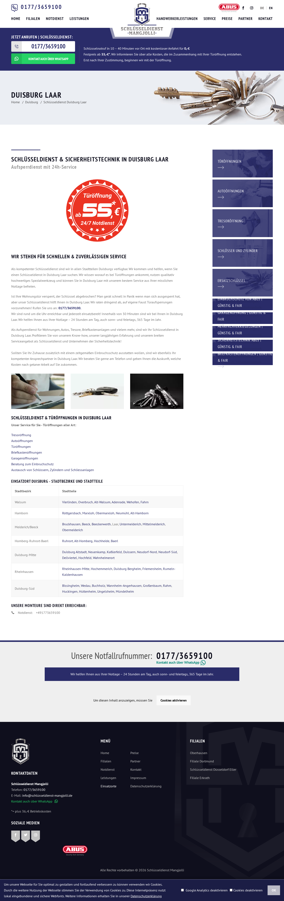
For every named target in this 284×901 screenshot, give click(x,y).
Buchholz (98, 585)
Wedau (85, 585)
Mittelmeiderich (154, 524)
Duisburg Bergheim (127, 569)
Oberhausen (198, 753)
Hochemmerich (101, 569)
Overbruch (85, 502)
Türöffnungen (21, 446)
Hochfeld (84, 558)
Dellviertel (69, 558)
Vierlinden (69, 502)
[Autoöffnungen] (242, 193)
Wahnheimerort (104, 558)
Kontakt (135, 769)
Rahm (167, 585)
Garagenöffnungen (24, 458)
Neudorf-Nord (147, 552)
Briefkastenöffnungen (26, 452)
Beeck (86, 524)
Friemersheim (152, 569)
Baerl (114, 541)
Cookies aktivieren (174, 700)
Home (105, 753)
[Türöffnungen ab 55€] (142, 19)
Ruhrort (67, 541)
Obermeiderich (72, 530)
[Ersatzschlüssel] (242, 282)
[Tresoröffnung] (242, 223)
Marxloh (88, 513)
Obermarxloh (105, 513)
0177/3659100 (41, 7)
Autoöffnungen (22, 441)
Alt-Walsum (102, 502)
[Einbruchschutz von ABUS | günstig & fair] (242, 304)
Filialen (106, 761)
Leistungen (108, 778)
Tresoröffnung (21, 435)
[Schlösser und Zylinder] (242, 252)
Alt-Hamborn (139, 513)
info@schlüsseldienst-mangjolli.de (47, 795)
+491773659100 (48, 613)
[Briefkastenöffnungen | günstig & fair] (242, 359)
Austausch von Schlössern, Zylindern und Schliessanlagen (52, 470)
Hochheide (101, 541)
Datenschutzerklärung (146, 786)
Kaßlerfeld (114, 552)
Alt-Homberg (83, 541)
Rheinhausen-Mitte (75, 569)
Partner (135, 761)
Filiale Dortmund (202, 761)
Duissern (129, 552)
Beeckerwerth (101, 524)
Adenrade (118, 502)
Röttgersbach (71, 513)
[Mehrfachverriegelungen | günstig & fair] (242, 331)
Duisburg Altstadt (74, 552)
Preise (134, 753)
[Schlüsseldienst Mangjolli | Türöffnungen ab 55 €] (37, 391)
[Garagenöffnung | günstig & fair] (242, 318)
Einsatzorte (108, 786)
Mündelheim (125, 591)
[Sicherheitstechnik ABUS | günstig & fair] (242, 345)
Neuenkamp (96, 552)
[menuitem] (262, 8)
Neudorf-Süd (167, 552)
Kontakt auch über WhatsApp (34, 801)
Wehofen (133, 502)
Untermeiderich (130, 524)
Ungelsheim (105, 591)
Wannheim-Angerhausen (124, 585)
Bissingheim (70, 585)
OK (274, 890)
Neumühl (122, 513)
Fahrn (145, 502)
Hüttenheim (87, 591)
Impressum (138, 778)
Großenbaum (152, 585)
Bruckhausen (71, 524)
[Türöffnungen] (242, 163)
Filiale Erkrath (200, 778)
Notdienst (108, 769)
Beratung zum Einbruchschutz (32, 464)
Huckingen (70, 591)
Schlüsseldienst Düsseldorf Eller (213, 769)
